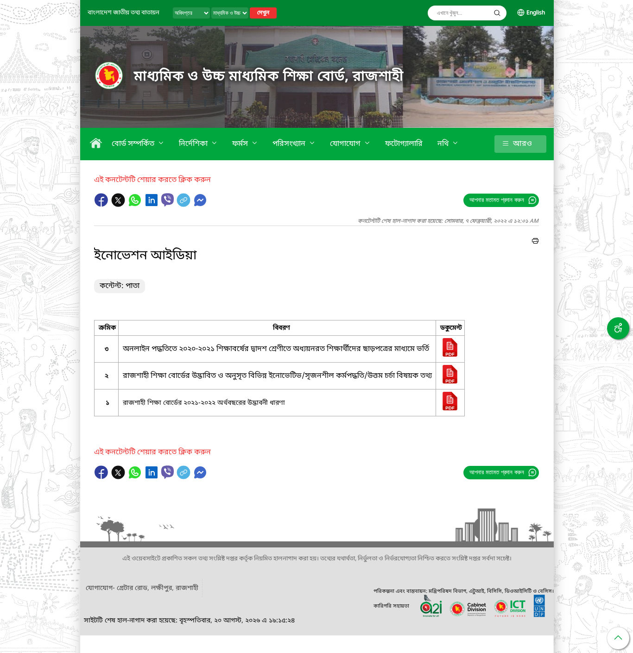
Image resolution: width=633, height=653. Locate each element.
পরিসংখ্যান (289, 144)
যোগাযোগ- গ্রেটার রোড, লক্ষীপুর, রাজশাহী (142, 588)
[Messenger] (200, 205)
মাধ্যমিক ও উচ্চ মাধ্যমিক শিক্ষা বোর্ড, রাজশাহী (269, 77)
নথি (443, 144)
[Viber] (167, 200)
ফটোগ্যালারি (404, 144)
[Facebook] (102, 205)
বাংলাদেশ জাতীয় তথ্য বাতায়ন (123, 13)
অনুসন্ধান (497, 13)
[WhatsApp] (135, 205)
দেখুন (263, 13)
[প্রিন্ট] (535, 242)
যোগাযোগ (346, 144)
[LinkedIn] (152, 205)
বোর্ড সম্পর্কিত (134, 144)
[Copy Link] (184, 205)
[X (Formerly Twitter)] (119, 205)
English (535, 13)
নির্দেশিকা (194, 144)
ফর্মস (241, 144)
